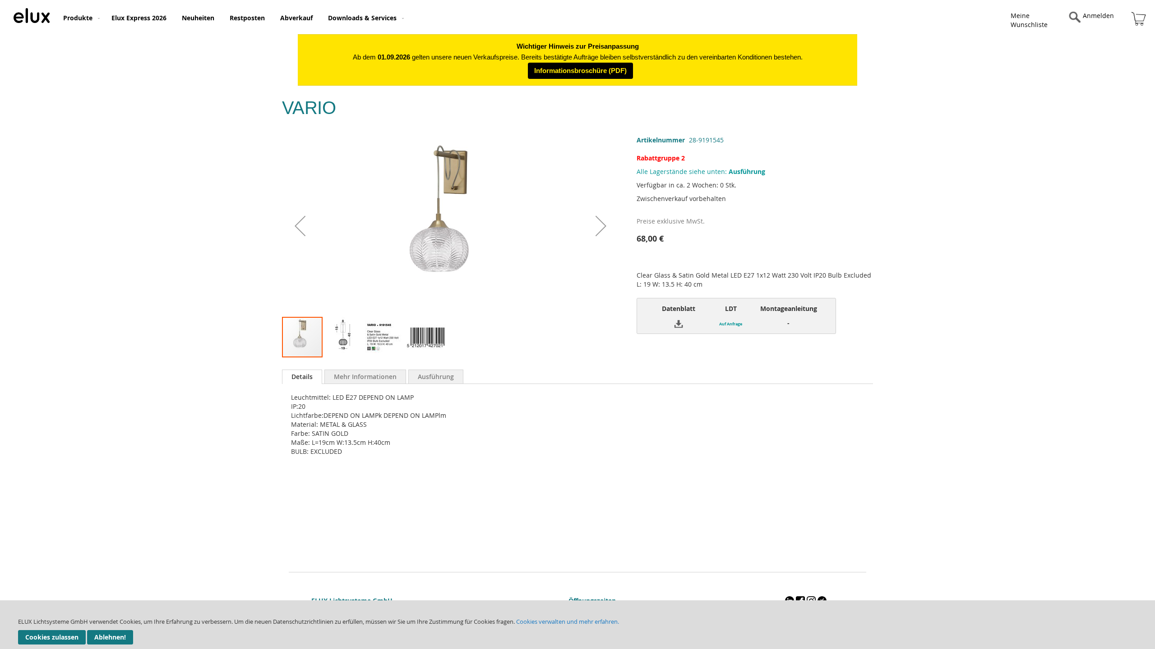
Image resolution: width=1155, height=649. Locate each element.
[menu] (452, 17)
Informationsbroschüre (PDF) (580, 70)
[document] (577, 624)
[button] (300, 226)
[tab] (302, 377)
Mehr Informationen (365, 376)
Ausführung (436, 376)
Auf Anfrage (730, 324)
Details (302, 376)
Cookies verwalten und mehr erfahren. (567, 621)
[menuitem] (80, 18)
